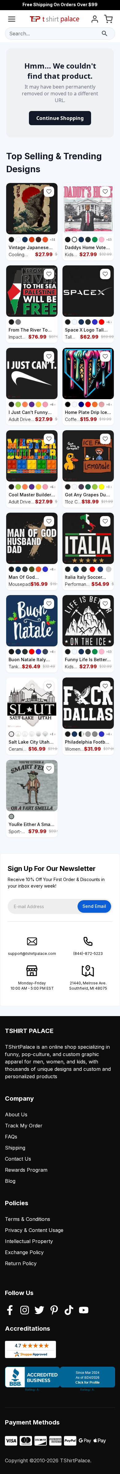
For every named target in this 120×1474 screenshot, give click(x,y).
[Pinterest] (54, 1310)
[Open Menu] (11, 20)
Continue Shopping (60, 118)
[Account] (95, 20)
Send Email (94, 906)
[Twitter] (39, 1310)
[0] (108, 20)
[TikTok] (69, 1310)
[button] (49, 191)
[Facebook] (10, 1310)
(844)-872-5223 (88, 953)
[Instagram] (25, 1310)
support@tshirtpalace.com (32, 953)
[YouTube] (84, 1310)
